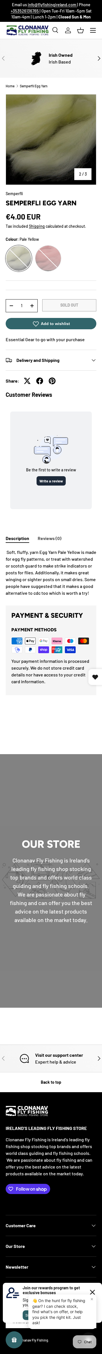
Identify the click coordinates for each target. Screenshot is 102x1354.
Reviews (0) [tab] (49, 538)
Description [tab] (17, 538)
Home (10, 86)
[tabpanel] (51, 572)
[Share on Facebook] (39, 381)
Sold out (69, 305)
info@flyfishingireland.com (52, 4)
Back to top (51, 1082)
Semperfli (14, 193)
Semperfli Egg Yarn (34, 86)
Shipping (37, 226)
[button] (80, 30)
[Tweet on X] (27, 381)
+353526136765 (25, 11)
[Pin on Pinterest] (52, 381)
